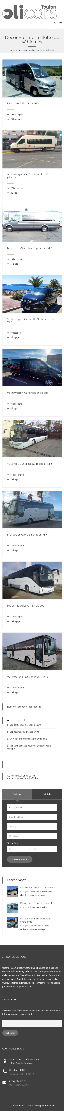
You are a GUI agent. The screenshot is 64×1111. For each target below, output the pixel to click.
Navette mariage (37, 895)
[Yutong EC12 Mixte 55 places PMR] (32, 456)
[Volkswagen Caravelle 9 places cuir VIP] (32, 311)
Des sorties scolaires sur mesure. (25, 724)
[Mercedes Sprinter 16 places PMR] (32, 240)
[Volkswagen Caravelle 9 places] (32, 385)
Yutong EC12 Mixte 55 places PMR (29, 463)
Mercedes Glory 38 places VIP (27, 534)
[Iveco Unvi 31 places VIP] (32, 96)
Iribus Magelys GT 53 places (25, 605)
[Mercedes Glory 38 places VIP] (32, 527)
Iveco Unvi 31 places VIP (23, 103)
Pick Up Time (12, 843)
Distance (17, 794)
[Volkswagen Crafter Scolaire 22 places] (32, 167)
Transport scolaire (38, 907)
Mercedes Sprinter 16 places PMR (29, 248)
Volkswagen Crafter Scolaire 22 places (27, 176)
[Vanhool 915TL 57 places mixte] (32, 669)
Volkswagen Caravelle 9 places (27, 392)
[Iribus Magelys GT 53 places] (32, 598)
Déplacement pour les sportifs (24, 731)
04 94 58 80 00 (17, 1070)
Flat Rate (46, 794)
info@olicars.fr (17, 1081)
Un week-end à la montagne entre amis (28, 738)
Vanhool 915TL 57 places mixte (27, 676)
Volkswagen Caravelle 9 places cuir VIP (30, 320)
